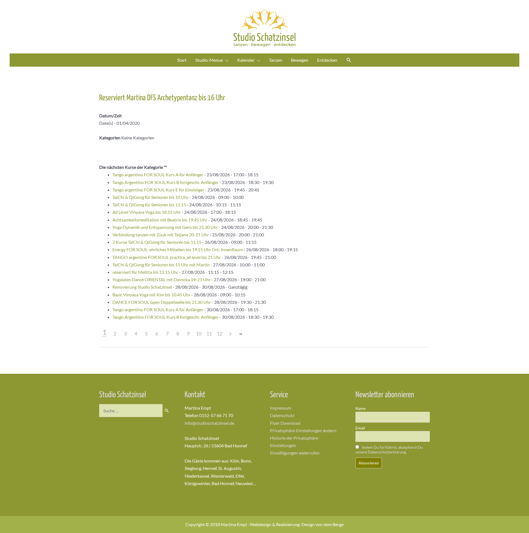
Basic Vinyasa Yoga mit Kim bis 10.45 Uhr (151, 294)
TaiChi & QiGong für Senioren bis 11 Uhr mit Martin (161, 264)
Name (360, 408)
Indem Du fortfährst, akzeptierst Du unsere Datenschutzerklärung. (389, 449)
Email (360, 428)
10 (198, 334)
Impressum (280, 407)
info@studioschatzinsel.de (209, 423)
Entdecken (327, 60)
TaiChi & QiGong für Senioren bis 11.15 (149, 204)
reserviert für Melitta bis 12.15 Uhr (145, 272)
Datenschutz (282, 415)
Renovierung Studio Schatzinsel (142, 287)
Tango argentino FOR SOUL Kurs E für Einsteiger (158, 189)
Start (182, 60)
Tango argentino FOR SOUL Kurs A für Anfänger (157, 174)
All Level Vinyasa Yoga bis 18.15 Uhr (146, 212)
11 (209, 334)
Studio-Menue (209, 60)
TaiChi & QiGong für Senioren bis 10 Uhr (150, 197)
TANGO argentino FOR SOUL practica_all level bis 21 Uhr (166, 257)
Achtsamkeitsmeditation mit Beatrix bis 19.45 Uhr (159, 219)
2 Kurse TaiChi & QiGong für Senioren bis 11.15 (156, 242)
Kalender (246, 60)
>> (240, 334)
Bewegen (299, 60)
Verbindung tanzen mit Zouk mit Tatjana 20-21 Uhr (160, 234)
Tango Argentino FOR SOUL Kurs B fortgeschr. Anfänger (165, 182)
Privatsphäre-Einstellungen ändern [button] (303, 430)
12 (219, 334)
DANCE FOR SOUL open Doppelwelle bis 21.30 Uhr (161, 302)
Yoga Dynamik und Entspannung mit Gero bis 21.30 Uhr (165, 227)
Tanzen (275, 60)
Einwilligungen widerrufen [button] (295, 452)
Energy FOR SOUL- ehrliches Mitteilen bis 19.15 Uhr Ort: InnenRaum (177, 249)
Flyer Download (285, 423)
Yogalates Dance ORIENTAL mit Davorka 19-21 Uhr (161, 279)
